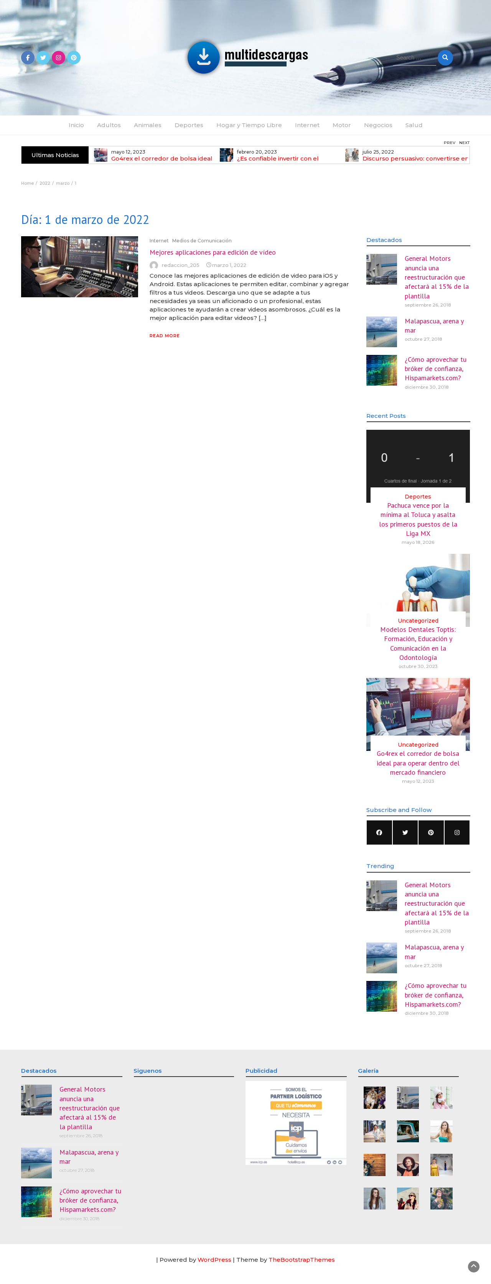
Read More (165, 335)
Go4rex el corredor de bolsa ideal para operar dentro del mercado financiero (418, 763)
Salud (414, 125)
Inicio (76, 125)
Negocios (378, 125)
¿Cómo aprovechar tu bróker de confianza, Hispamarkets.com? (435, 369)
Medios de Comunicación (202, 241)
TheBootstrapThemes (302, 1259)
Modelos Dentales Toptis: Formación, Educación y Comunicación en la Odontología (418, 643)
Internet (307, 125)
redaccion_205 (180, 265)
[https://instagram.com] (457, 832)
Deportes (189, 125)
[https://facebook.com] (379, 832)
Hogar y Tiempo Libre (249, 125)
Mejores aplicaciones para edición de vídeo (213, 252)
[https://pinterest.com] (431, 832)
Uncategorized (418, 620)
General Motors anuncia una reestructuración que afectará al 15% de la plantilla (437, 277)
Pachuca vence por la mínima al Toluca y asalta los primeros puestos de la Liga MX (418, 519)
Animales (147, 125)
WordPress (214, 1259)
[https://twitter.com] (405, 832)
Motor (342, 125)
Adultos (109, 125)
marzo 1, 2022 (229, 265)
